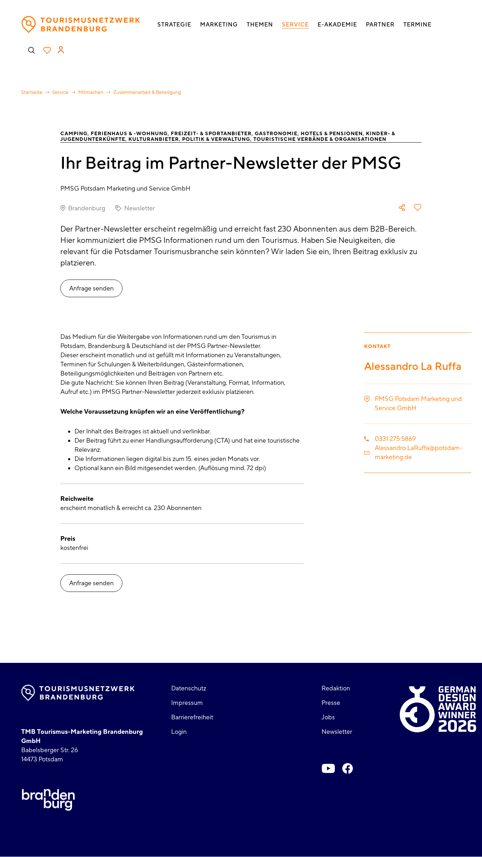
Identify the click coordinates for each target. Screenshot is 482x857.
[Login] (61, 50)
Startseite (31, 92)
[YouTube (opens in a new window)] (328, 768)
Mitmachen (90, 92)
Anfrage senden (91, 288)
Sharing (402, 207)
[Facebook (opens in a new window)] (348, 768)
